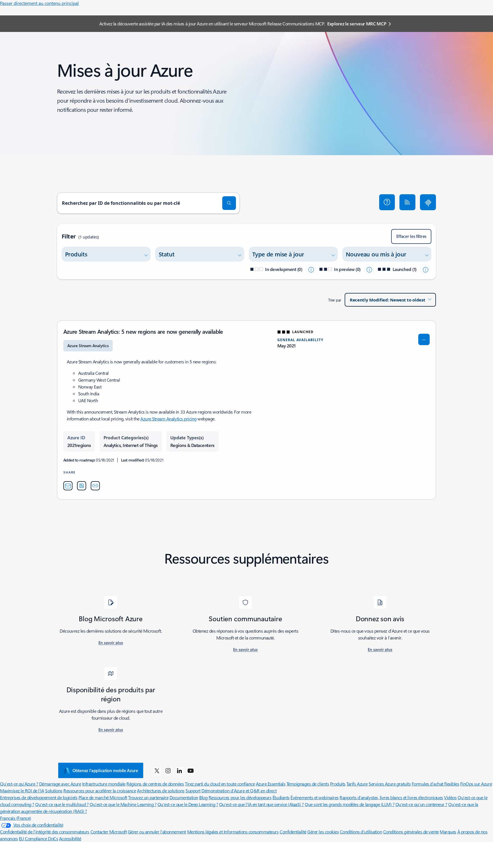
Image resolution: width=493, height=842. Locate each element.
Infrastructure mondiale (104, 784)
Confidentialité (293, 832)
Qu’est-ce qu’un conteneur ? (421, 804)
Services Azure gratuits (390, 784)
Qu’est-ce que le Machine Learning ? (123, 804)
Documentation (183, 797)
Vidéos (450, 797)
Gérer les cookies (323, 832)
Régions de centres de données (155, 784)
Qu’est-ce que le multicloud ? (61, 804)
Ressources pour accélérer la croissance (99, 791)
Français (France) (15, 818)
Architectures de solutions (161, 791)
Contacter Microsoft (108, 832)
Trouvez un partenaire (148, 797)
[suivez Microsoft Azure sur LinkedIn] (179, 770)
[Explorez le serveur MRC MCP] (428, 202)
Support (193, 791)
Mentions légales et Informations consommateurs (233, 832)
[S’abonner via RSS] (407, 202)
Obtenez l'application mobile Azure (105, 770)
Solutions (53, 791)
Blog (203, 797)
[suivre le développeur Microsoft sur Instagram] (168, 770)
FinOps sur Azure (476, 784)
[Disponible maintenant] (425, 269)
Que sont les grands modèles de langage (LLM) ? (349, 804)
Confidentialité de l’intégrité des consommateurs (44, 832)
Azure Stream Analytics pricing (168, 419)
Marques (448, 832)
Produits (337, 784)
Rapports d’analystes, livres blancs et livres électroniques (391, 797)
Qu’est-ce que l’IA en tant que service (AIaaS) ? (261, 804)
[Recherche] (229, 203)
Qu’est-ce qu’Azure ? (19, 784)
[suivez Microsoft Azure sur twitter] (156, 770)
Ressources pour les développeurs (240, 797)
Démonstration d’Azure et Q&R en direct (238, 791)
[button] (387, 202)
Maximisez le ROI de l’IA (22, 791)
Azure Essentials (270, 784)
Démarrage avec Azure (60, 784)
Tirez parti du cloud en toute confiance (220, 784)
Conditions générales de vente (411, 832)
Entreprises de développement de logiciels (38, 797)
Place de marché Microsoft (102, 797)
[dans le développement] (310, 269)
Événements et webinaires (314, 797)
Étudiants (281, 797)
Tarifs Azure (356, 784)
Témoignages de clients (307, 784)
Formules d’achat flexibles (435, 784)
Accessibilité (70, 838)
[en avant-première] (369, 269)
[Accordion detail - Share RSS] (81, 485)
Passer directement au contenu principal (39, 3)
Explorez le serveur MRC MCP (356, 24)
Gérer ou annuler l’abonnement (157, 832)
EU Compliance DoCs (38, 838)
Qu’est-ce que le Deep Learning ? (187, 804)
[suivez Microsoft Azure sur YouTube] (190, 770)
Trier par (334, 300)
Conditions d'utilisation (361, 832)
